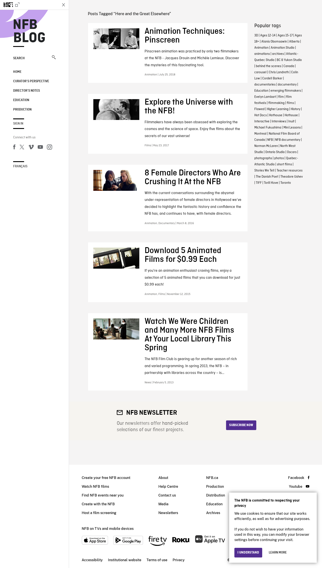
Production (22, 109)
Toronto (285, 183)
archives (278, 54)
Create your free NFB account (106, 478)
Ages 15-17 (285, 35)
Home (17, 72)
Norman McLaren (266, 146)
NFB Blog (29, 31)
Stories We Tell (264, 170)
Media (163, 504)
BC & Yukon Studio (289, 60)
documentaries (265, 84)
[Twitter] (22, 147)
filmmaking (276, 103)
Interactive (261, 121)
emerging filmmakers (286, 91)
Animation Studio (282, 48)
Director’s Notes (26, 91)
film (281, 97)
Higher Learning (277, 109)
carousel (260, 72)
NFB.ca (212, 478)
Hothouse (275, 115)
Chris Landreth (279, 72)
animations (262, 54)
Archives (213, 513)
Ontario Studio (275, 152)
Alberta (294, 41)
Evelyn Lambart (265, 97)
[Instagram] (49, 147)
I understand (248, 552)
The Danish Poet (267, 177)
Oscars (292, 152)
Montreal (260, 134)
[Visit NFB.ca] (29, 4)
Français (20, 166)
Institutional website (124, 560)
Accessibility (92, 560)
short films (284, 164)
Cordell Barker (272, 78)
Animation (261, 48)
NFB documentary (287, 140)
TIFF (259, 183)
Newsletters (168, 513)
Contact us (167, 495)
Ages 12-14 (268, 35)
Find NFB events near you (103, 495)
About (163, 478)
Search (19, 58)
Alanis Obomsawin (274, 41)
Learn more (278, 552)
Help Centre (168, 486)
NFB (270, 140)
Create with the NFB (98, 504)
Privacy (179, 560)
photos (279, 158)
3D (256, 35)
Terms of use (157, 560)
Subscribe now (241, 425)
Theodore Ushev (291, 177)
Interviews (279, 121)
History (295, 109)
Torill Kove (271, 183)
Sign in (18, 123)
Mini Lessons (292, 127)
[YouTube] (40, 147)
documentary (287, 84)
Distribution (215, 495)
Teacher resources (290, 170)
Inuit (291, 121)
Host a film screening (99, 513)
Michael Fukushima (267, 127)
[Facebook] (14, 147)
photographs (263, 158)
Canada (288, 66)
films (290, 103)
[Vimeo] (31, 147)
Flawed (259, 109)
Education (21, 100)
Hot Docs (260, 115)
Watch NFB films (95, 486)
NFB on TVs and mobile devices (108, 529)
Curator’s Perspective (31, 81)
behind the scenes (268, 66)
